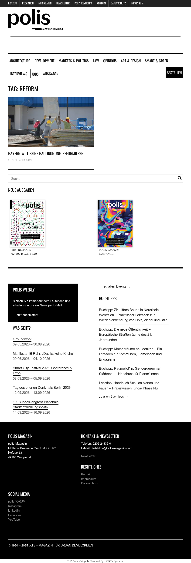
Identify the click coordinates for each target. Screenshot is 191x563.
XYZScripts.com (115, 561)
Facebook (14, 515)
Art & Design (131, 61)
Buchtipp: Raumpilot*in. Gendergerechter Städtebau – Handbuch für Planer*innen (129, 371)
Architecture (19, 61)
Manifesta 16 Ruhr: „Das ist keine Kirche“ (43, 353)
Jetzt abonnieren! (26, 314)
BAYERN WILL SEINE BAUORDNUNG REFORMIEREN (46, 153)
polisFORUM (16, 501)
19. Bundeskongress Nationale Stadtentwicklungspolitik (35, 404)
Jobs (35, 74)
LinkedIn (14, 510)
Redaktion (28, 3)
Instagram (15, 506)
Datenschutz (118, 3)
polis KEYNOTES (83, 3)
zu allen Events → (117, 286)
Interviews (18, 74)
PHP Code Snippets (78, 561)
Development (44, 61)
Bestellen (174, 72)
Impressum (137, 3)
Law (96, 61)
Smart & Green (156, 61)
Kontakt (101, 3)
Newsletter (63, 3)
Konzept (12, 3)
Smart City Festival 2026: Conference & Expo (42, 370)
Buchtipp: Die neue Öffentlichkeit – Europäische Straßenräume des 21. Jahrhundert (125, 334)
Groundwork (22, 338)
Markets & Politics (74, 61)
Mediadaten (44, 3)
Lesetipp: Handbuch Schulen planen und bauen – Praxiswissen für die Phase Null (129, 385)
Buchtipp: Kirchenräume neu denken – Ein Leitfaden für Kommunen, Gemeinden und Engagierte (130, 354)
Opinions (110, 61)
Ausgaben (50, 74)
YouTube (14, 519)
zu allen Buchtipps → (113, 396)
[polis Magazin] (35, 27)
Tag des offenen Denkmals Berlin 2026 (42, 387)
